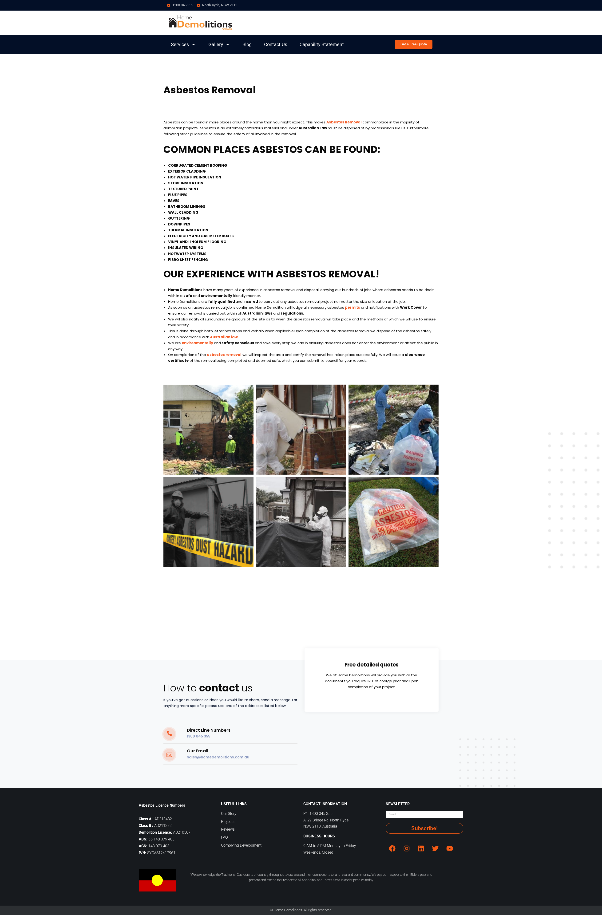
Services (180, 44)
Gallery (215, 44)
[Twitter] (435, 848)
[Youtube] (449, 848)
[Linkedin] (421, 848)
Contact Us (275, 44)
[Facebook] (392, 848)
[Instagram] (406, 848)
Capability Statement (322, 44)
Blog (247, 44)
